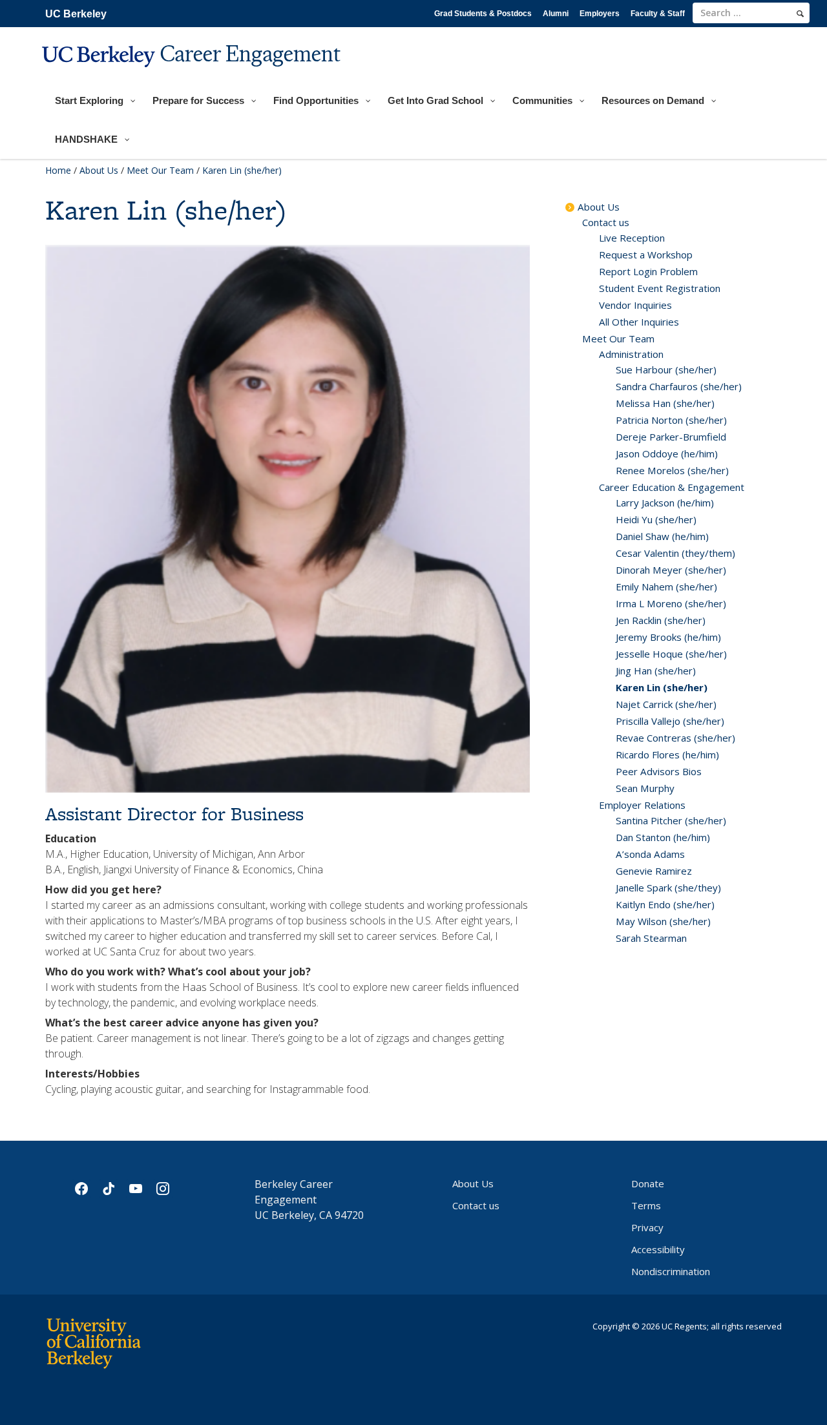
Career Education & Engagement (671, 487)
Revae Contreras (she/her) (675, 737)
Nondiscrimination (670, 1271)
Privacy (647, 1227)
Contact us (605, 222)
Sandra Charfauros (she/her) (679, 386)
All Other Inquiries (639, 321)
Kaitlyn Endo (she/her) (665, 904)
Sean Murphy (645, 788)
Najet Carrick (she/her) (666, 704)
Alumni (556, 13)
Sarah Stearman (651, 937)
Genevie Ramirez (654, 870)
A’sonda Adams (650, 854)
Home (58, 170)
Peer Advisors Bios (659, 771)
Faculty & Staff (658, 13)
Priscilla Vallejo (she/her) (670, 720)
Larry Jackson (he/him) (665, 502)
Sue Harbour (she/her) (666, 369)
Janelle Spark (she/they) (668, 887)
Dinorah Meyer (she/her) (671, 569)
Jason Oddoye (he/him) (667, 453)
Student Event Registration (659, 288)
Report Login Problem (648, 271)
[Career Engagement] (192, 75)
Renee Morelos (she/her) (672, 470)
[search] (800, 14)
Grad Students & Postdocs (483, 13)
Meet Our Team (160, 170)
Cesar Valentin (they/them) (675, 552)
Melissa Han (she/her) (665, 403)
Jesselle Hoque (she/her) (671, 653)
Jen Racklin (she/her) (661, 620)
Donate (647, 1183)
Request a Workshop (646, 254)
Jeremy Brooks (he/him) (668, 636)
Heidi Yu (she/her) (656, 519)
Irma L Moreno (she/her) (671, 603)
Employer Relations (642, 804)
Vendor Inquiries (635, 304)
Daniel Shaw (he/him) (662, 536)
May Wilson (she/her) (663, 921)
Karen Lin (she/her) (661, 687)
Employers (600, 13)
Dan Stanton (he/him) (663, 837)
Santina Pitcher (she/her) (671, 820)
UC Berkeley (76, 13)
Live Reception (632, 237)
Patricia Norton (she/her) (671, 419)
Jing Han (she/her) (656, 670)
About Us (98, 170)
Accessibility (658, 1249)
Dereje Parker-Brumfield (671, 436)
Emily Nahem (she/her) (666, 586)
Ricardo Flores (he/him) (667, 754)
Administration (631, 354)
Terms (646, 1205)
